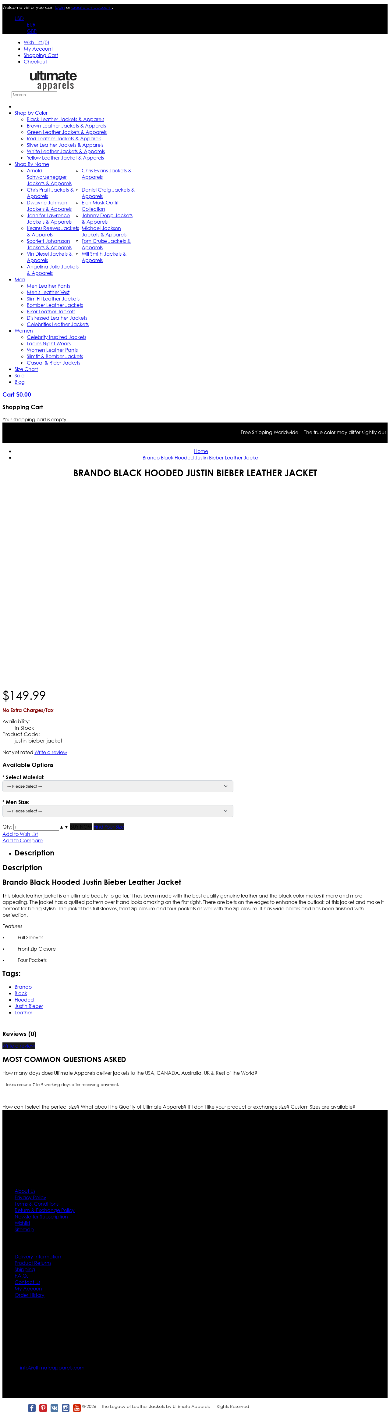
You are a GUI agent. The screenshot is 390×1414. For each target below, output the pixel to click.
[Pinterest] (43, 1408)
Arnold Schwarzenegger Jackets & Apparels (49, 176)
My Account (38, 48)
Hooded (24, 999)
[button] (61, 826)
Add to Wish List (20, 834)
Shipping (25, 1269)
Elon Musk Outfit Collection (100, 205)
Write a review (50, 752)
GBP (32, 31)
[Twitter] (20, 1408)
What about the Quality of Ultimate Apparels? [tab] (134, 1106)
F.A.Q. (21, 1275)
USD (19, 18)
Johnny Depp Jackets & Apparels (107, 218)
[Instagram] (65, 1408)
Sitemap (24, 1229)
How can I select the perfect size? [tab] (41, 1106)
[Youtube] (77, 1408)
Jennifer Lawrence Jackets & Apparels (49, 218)
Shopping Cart (41, 55)
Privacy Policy (30, 1197)
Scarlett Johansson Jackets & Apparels (49, 244)
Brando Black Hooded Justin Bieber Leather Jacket (201, 457)
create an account (91, 7)
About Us (25, 1191)
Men (20, 279)
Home (201, 451)
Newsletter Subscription (41, 1216)
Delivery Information (38, 1256)
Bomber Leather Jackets (55, 305)
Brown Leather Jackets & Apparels (66, 125)
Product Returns (33, 1263)
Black (21, 993)
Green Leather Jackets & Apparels (67, 132)
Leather (23, 1012)
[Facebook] (31, 1408)
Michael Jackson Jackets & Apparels (104, 231)
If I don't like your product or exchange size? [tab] (239, 1106)
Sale (19, 375)
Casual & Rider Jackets (53, 362)
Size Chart (26, 369)
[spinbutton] (36, 827)
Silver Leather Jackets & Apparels (65, 145)
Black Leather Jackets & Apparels (65, 119)
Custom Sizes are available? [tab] (323, 1106)
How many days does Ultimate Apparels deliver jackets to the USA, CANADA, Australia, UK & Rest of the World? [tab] (129, 1073)
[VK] (54, 1408)
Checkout (35, 61)
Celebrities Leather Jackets (58, 324)
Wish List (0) (36, 42)
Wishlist (22, 1223)
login (60, 7)
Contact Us (27, 1282)
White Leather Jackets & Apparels (66, 151)
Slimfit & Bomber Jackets (55, 356)
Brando (23, 987)
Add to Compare (22, 840)
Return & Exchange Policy (45, 1210)
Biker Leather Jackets (51, 311)
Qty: (7, 826)
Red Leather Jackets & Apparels (64, 138)
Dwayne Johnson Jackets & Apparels (49, 205)
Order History (29, 1295)
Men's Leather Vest (48, 292)
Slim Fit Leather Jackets (53, 298)
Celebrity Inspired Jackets (56, 337)
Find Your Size (109, 826)
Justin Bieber (29, 1006)
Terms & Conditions (36, 1203)
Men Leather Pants (48, 285)
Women (24, 330)
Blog (20, 382)
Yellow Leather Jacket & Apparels (65, 157)
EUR (31, 24)
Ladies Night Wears (49, 343)
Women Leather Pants (52, 350)
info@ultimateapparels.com (52, 1367)
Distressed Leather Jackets (57, 318)
